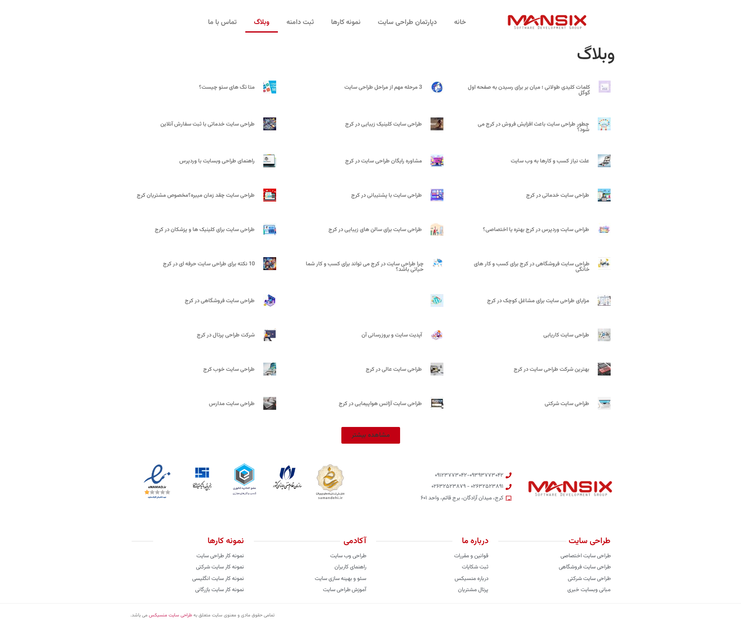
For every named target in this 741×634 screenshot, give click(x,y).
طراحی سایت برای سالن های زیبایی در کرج (375, 229)
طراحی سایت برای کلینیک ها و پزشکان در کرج (205, 229)
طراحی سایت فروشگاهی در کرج (220, 301)
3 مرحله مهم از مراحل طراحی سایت (383, 87)
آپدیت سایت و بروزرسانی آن (391, 335)
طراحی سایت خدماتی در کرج (557, 195)
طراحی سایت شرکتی (567, 404)
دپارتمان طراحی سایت (407, 22)
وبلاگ (261, 22)
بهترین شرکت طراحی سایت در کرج (551, 369)
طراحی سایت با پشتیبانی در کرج (386, 195)
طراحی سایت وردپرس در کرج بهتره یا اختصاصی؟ (536, 229)
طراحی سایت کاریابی (566, 335)
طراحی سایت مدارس (232, 404)
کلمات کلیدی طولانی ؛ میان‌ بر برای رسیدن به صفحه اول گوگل (529, 90)
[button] (370, 435)
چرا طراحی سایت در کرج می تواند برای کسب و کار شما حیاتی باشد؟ (365, 267)
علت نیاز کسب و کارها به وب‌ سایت (550, 161)
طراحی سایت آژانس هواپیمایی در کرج (380, 404)
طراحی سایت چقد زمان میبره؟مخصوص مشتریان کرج (196, 195)
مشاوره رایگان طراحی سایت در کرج (383, 161)
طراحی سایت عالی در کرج (394, 369)
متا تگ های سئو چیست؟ (227, 87)
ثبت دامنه (300, 22)
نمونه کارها (346, 22)
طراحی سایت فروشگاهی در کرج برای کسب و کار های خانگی (532, 267)
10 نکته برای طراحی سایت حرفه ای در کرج (209, 264)
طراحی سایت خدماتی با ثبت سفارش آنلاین (207, 124)
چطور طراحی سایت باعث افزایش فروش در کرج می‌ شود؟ (533, 127)
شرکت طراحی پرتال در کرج (226, 335)
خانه (460, 22)
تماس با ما (222, 22)
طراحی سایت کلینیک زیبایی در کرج (383, 124)
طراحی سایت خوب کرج (229, 369)
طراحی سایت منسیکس (170, 615)
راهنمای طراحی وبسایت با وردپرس (217, 161)
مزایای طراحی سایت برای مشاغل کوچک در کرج (538, 301)
